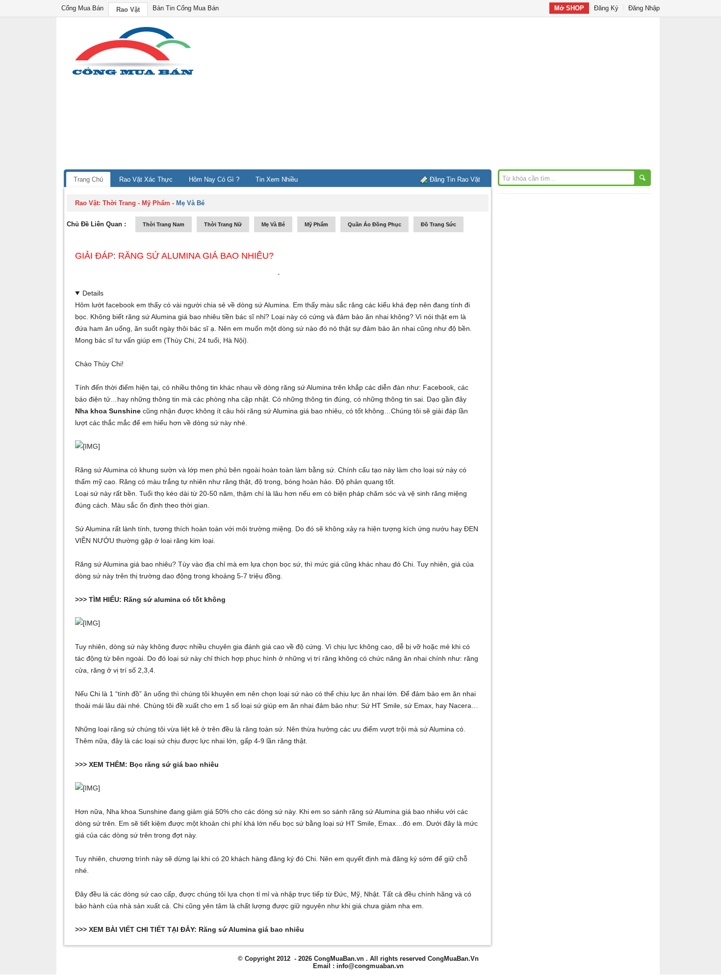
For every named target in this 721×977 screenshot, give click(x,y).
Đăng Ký (606, 8)
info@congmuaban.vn (370, 966)
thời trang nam (163, 224)
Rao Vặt (128, 9)
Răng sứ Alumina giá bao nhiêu (251, 929)
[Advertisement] (443, 95)
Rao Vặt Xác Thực (146, 179)
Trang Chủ (88, 179)
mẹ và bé (273, 224)
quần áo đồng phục (374, 224)
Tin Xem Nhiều (277, 179)
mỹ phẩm (316, 224)
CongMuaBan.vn (339, 958)
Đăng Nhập (644, 8)
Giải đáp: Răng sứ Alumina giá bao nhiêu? (174, 256)
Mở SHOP (569, 8)
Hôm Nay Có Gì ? (214, 179)
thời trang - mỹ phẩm (136, 203)
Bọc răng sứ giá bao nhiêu (174, 764)
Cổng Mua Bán (82, 8)
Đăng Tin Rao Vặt (455, 179)
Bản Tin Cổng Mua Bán (186, 8)
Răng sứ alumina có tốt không (175, 599)
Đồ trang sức (438, 224)
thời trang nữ (223, 224)
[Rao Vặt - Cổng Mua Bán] (132, 75)
